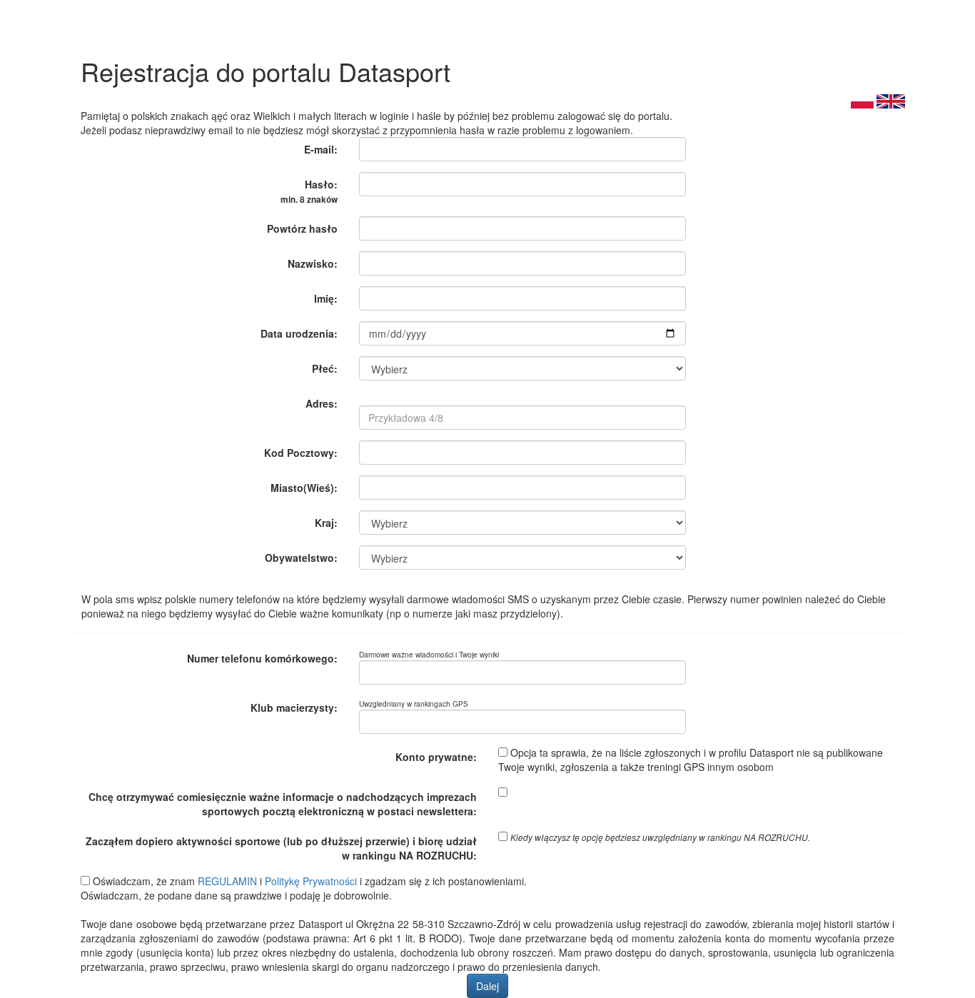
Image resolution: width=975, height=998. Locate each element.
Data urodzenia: (299, 333)
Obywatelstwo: (301, 557)
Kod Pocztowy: (301, 452)
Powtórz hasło (302, 228)
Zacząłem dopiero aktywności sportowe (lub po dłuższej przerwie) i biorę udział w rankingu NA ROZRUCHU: (281, 848)
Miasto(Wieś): (304, 487)
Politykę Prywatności (311, 881)
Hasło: (309, 191)
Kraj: (326, 522)
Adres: (321, 403)
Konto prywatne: (436, 757)
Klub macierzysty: (294, 707)
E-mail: (321, 149)
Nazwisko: (313, 263)
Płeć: (325, 368)
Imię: (326, 298)
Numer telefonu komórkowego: (262, 658)
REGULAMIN (227, 881)
